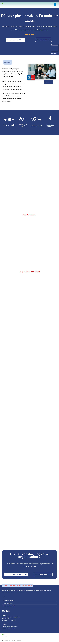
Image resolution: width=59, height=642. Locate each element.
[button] (47, 4)
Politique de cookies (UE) (9, 605)
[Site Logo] (5, 4)
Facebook (3, 596)
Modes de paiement (7, 603)
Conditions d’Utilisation (8, 600)
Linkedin (6, 596)
